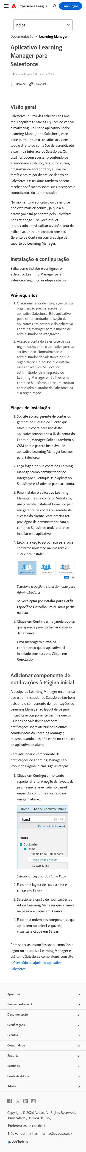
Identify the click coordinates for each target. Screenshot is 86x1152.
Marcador (21, 84)
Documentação (22, 36)
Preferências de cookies (25, 1125)
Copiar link (40, 84)
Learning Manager (53, 36)
